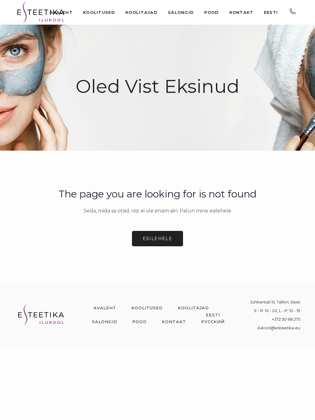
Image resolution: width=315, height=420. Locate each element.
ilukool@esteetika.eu (278, 327)
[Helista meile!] (292, 12)
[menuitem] (213, 314)
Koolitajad (193, 307)
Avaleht (105, 307)
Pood (139, 321)
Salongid (104, 321)
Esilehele (158, 238)
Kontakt (174, 321)
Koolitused (147, 307)
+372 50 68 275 (286, 319)
